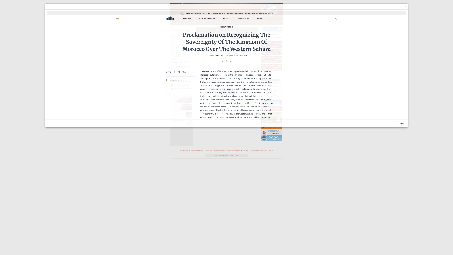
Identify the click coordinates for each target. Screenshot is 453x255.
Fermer (401, 123)
